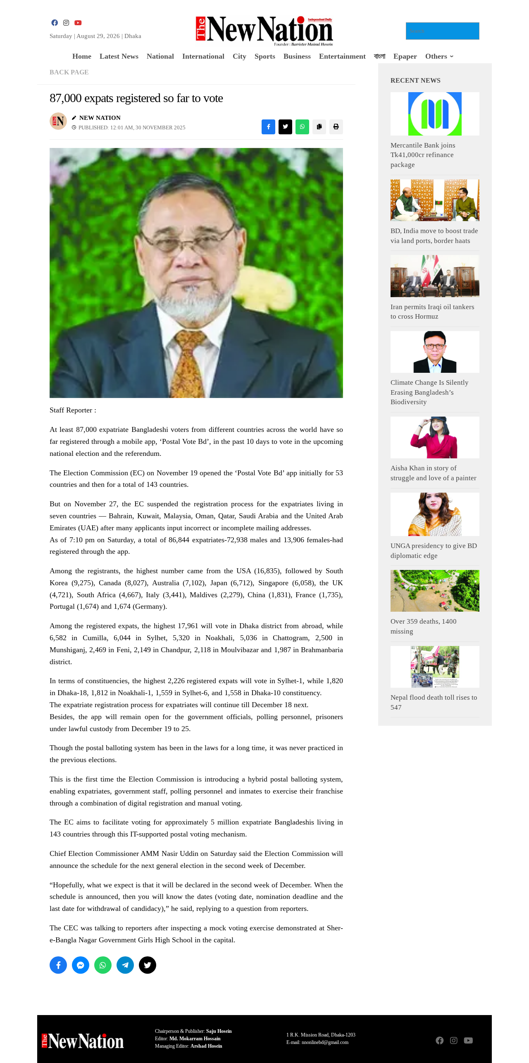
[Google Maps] (482, 1041)
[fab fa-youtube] (77, 22)
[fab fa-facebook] (54, 22)
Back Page (69, 72)
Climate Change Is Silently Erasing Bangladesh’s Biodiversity (430, 392)
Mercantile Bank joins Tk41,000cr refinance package (423, 155)
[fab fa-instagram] (66, 22)
